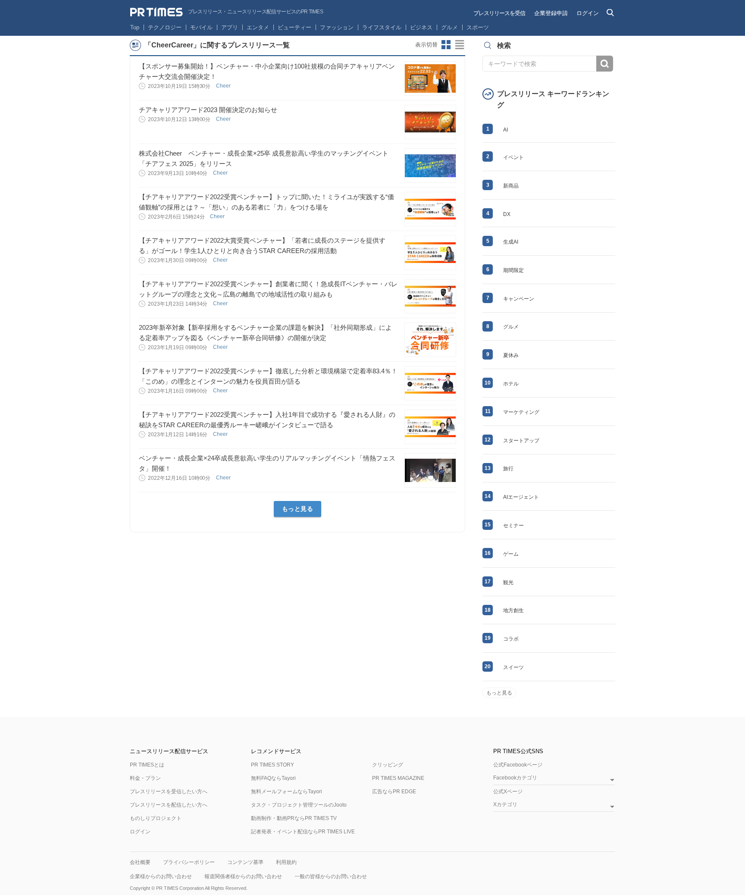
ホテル (511, 384)
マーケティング (521, 412)
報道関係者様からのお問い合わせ (243, 876)
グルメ (449, 27)
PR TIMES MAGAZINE (398, 778)
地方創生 (513, 610)
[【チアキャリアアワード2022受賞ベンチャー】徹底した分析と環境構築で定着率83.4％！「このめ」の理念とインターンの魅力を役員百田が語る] (430, 383)
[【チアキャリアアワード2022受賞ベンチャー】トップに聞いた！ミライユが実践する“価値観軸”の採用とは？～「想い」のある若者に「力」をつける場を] (430, 209)
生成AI (510, 242)
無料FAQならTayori (273, 778)
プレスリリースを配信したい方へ (168, 805)
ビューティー (294, 27)
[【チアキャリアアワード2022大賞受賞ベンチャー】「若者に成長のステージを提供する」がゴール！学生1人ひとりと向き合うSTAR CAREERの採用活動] (430, 252)
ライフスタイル (381, 27)
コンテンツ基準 (245, 862)
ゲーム (511, 554)
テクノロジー (165, 27)
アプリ (229, 27)
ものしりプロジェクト (156, 818)
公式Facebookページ (517, 765)
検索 (604, 64)
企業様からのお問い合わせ (161, 876)
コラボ (511, 639)
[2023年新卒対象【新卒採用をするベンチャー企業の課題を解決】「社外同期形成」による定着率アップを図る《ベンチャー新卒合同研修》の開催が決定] (430, 339)
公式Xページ (508, 792)
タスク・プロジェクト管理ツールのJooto (299, 805)
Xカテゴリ (505, 804)
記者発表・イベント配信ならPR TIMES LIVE (303, 832)
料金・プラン (145, 778)
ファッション (337, 27)
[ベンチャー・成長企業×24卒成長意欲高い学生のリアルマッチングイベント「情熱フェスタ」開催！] (430, 470)
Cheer (224, 86)
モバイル (201, 27)
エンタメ (258, 27)
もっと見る (297, 508)
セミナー (513, 526)
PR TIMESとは (147, 765)
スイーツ (513, 667)
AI (505, 130)
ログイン (587, 13)
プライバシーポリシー (189, 862)
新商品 (511, 186)
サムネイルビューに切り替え (446, 45)
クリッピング (387, 765)
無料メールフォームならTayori (286, 792)
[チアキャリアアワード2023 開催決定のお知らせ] (430, 122)
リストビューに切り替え (460, 45)
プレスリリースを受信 (499, 13)
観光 (508, 582)
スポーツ (477, 27)
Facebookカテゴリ (515, 778)
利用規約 (286, 862)
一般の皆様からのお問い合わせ (330, 876)
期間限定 (513, 270)
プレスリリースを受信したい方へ (168, 792)
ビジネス (421, 27)
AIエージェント (521, 497)
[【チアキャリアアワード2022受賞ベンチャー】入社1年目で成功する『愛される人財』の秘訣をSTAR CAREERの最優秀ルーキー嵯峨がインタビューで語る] (430, 427)
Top (134, 27)
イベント (513, 157)
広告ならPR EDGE (394, 792)
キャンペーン (518, 299)
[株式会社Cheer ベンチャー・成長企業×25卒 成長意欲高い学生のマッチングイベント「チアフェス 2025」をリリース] (430, 165)
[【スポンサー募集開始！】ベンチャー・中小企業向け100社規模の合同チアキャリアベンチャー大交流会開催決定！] (430, 78)
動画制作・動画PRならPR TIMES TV (294, 818)
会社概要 (140, 862)
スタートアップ (521, 441)
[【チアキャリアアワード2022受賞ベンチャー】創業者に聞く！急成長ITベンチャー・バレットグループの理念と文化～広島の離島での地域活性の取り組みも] (430, 296)
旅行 (508, 469)
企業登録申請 (551, 13)
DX (506, 214)
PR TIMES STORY (272, 765)
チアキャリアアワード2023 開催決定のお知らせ (208, 109)
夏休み (511, 355)
